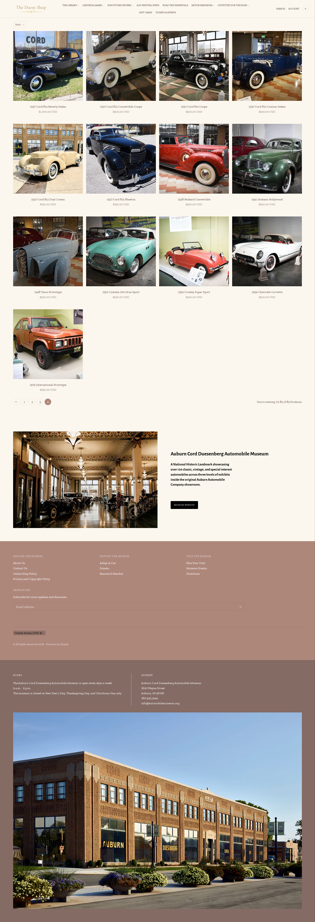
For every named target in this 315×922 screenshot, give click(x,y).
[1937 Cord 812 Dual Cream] (48, 159)
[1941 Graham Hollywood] (267, 159)
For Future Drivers (119, 5)
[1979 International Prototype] (48, 344)
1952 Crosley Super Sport (194, 292)
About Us (19, 563)
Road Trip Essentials (175, 5)
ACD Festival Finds (148, 5)
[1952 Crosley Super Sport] (194, 251)
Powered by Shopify (57, 644)
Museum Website (184, 505)
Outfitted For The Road (232, 5)
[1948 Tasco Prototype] (48, 251)
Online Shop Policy (25, 573)
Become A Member (111, 573)
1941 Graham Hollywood (267, 199)
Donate (104, 568)
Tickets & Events (166, 12)
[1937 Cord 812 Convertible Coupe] (121, 66)
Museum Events (196, 568)
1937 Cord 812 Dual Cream (48, 199)
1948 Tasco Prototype (48, 292)
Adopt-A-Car (108, 563)
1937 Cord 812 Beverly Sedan (48, 106)
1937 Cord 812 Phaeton (121, 199)
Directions (193, 573)
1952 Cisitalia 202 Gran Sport (121, 292)
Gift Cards (145, 12)
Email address (24, 603)
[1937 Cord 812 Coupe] (194, 66)
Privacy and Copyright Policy (31, 579)
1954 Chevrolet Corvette (267, 292)
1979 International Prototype (48, 385)
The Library (70, 5)
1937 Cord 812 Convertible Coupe (121, 106)
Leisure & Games (92, 5)
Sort (18, 24)
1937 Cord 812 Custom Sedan (267, 106)
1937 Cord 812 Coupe (194, 106)
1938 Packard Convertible (194, 199)
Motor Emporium (201, 5)
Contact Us (20, 568)
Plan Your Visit (195, 563)
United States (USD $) (28, 633)
